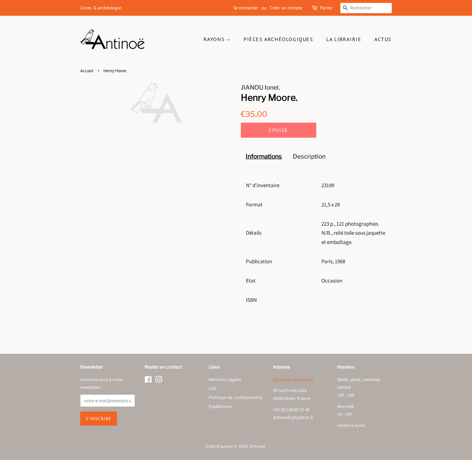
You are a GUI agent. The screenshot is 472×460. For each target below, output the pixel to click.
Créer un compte (286, 8)
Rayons (215, 39)
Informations (264, 156)
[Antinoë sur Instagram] (158, 381)
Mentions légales (225, 379)
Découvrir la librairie (293, 379)
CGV (212, 388)
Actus (383, 39)
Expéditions (220, 406)
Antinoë (257, 446)
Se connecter (245, 8)
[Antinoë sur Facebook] (148, 381)
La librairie (343, 39)
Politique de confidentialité (235, 397)
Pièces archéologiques (278, 39)
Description (309, 156)
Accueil (86, 71)
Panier (326, 8)
